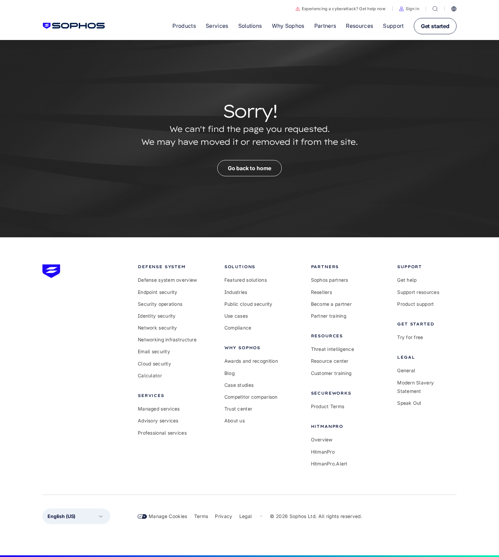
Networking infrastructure (167, 339)
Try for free (410, 337)
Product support (415, 304)
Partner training (328, 316)
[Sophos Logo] (73, 25)
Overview (322, 439)
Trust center (238, 409)
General (406, 370)
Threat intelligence (332, 349)
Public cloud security (248, 304)
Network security (157, 328)
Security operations (160, 304)
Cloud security (154, 363)
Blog (229, 373)
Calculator (150, 375)
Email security (154, 351)
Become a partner (331, 304)
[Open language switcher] (454, 9)
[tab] (167, 266)
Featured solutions (245, 280)
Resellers (321, 292)
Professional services (162, 433)
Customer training (331, 373)
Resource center (330, 361)
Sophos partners (329, 280)
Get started (435, 26)
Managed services (159, 409)
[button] (409, 9)
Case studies (239, 385)
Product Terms (328, 406)
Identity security (157, 316)
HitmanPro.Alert (329, 463)
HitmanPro (323, 452)
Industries (235, 292)
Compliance (238, 328)
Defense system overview (167, 280)
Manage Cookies (168, 516)
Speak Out (409, 403)
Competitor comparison (251, 397)
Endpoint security (158, 292)
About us (234, 420)
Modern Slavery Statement (415, 387)
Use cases (236, 316)
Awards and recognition (251, 361)
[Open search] (435, 9)
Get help (407, 280)
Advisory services (158, 420)
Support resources (418, 292)
